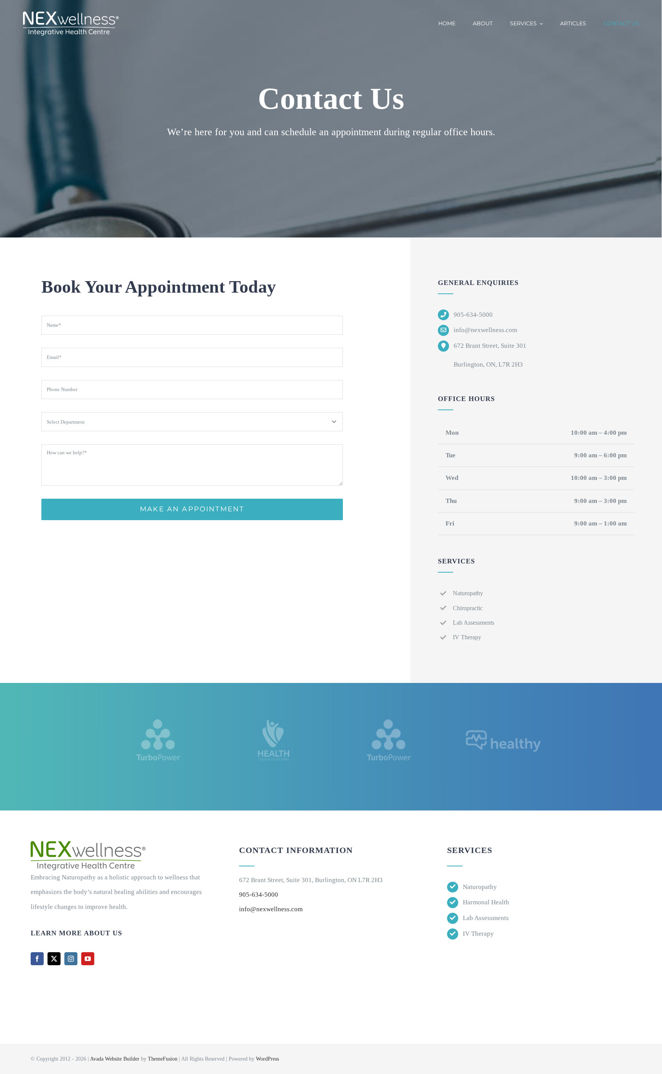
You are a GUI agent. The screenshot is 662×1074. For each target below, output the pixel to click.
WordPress (267, 1059)
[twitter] (54, 958)
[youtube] (87, 958)
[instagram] (70, 958)
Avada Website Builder (114, 1059)
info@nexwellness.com (271, 909)
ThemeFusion (162, 1059)
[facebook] (37, 958)
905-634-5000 (258, 894)
